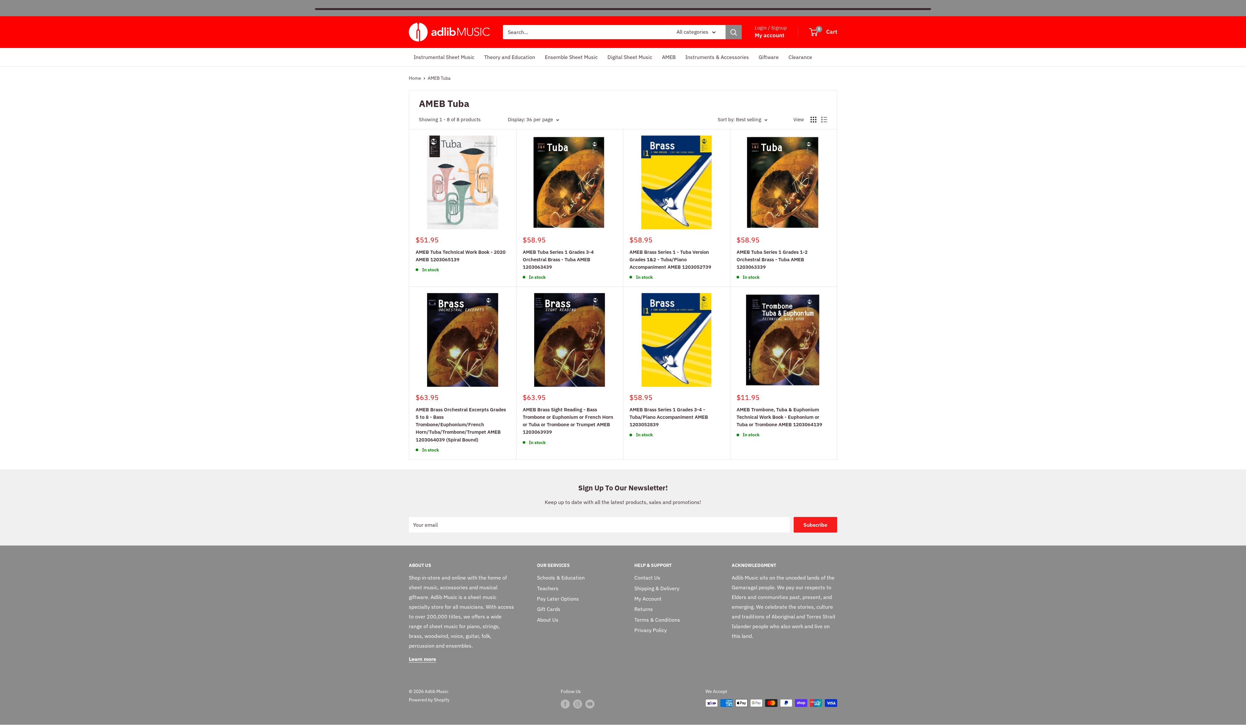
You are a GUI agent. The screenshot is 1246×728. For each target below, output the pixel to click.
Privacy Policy (650, 630)
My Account (648, 598)
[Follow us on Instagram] (577, 703)
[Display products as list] (824, 120)
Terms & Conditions (657, 619)
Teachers (547, 588)
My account (769, 35)
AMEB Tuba (439, 78)
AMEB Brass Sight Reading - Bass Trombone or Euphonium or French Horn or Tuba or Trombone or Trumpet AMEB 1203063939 (568, 420)
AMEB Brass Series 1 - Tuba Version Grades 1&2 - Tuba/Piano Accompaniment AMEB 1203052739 (670, 259)
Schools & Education (561, 577)
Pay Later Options (558, 598)
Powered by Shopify (429, 700)
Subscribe (815, 525)
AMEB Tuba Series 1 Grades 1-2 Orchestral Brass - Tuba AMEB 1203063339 (772, 259)
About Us (547, 619)
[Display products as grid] (813, 120)
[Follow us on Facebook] (565, 703)
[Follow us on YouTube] (589, 703)
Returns (643, 609)
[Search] (734, 32)
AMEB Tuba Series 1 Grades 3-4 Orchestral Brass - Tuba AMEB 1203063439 (558, 259)
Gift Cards (548, 609)
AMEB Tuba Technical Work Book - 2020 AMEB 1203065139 (461, 256)
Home (415, 78)
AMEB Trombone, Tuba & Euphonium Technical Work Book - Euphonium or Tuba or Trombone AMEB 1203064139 (779, 417)
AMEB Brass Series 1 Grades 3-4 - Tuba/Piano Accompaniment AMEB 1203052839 (668, 417)
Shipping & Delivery (656, 588)
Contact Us (647, 577)
